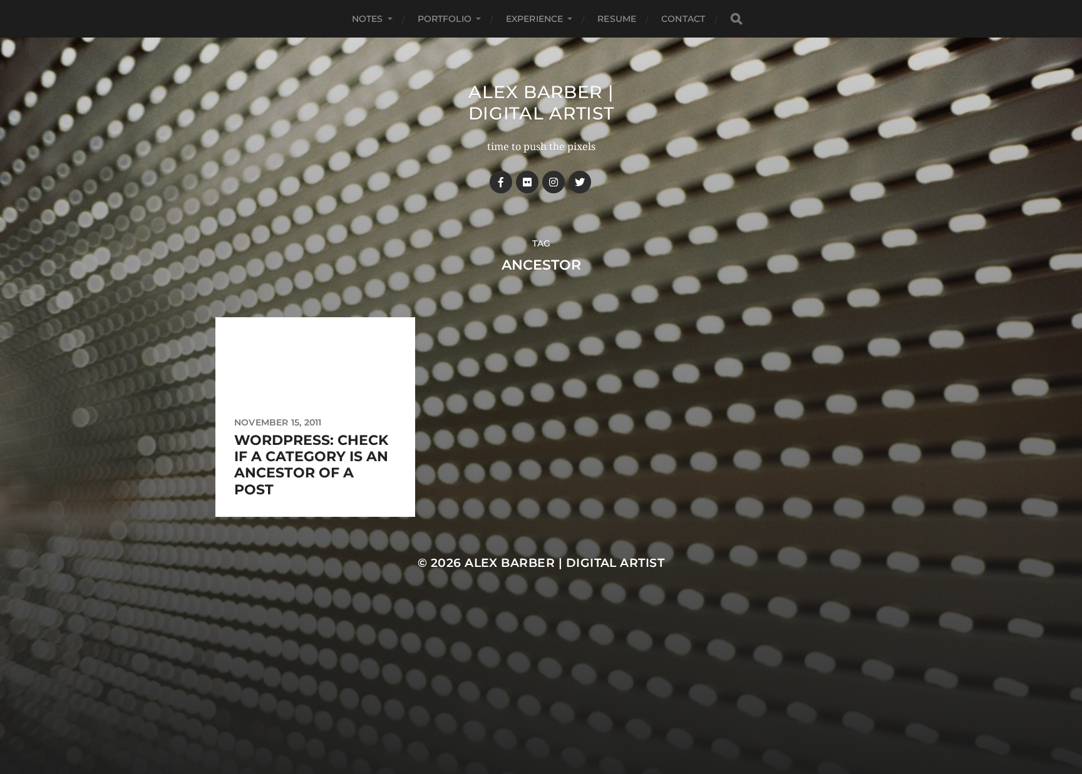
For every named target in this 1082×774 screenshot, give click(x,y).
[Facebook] (501, 182)
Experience (534, 18)
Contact (683, 18)
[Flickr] (527, 182)
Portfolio (444, 18)
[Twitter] (580, 182)
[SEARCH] (736, 19)
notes (367, 18)
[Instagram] (553, 182)
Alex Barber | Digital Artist (541, 102)
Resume (616, 18)
